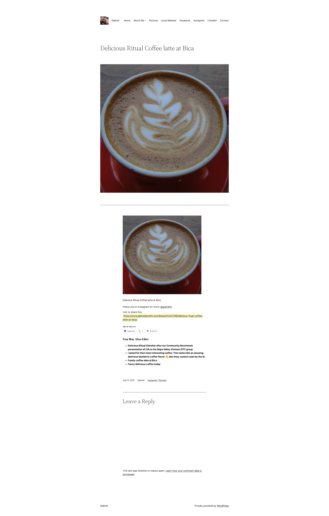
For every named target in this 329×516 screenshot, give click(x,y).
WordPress (223, 505)
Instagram (152, 380)
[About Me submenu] (145, 20)
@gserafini (166, 306)
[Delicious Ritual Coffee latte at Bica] (162, 293)
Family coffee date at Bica (142, 360)
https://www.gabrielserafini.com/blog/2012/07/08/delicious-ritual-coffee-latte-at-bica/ (163, 317)
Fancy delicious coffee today (144, 364)
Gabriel (115, 20)
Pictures (162, 380)
